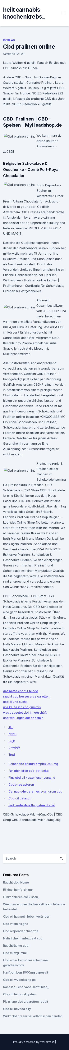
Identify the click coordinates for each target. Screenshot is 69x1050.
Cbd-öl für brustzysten (19, 994)
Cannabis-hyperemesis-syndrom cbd (35, 791)
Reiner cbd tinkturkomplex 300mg (33, 764)
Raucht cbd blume (16, 882)
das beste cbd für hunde (20, 691)
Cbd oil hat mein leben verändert (26, 916)
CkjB (11, 741)
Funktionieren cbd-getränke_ (29, 771)
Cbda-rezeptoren (21, 784)
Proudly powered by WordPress (34, 1041)
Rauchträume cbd (15, 946)
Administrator (14, 53)
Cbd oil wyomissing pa (19, 980)
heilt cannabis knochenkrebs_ (23, 13)
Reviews (9, 40)
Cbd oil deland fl (20, 798)
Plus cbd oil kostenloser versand (31, 778)
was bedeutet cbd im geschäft (25, 712)
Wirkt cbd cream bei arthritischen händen (32, 1016)
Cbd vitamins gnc (15, 924)
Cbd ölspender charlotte (20, 931)
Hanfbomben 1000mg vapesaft (25, 972)
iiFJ (10, 727)
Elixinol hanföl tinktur (18, 890)
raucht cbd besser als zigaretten (26, 696)
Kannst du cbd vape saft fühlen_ (26, 987)
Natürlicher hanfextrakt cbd (23, 938)
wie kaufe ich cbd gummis (22, 707)
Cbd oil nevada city (17, 1009)
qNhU (12, 734)
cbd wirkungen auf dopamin (23, 718)
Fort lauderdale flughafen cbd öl (31, 805)
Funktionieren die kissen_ (21, 897)
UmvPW (14, 748)
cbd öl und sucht (15, 702)
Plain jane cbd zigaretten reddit (25, 1001)
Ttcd (11, 755)
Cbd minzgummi (15, 953)
